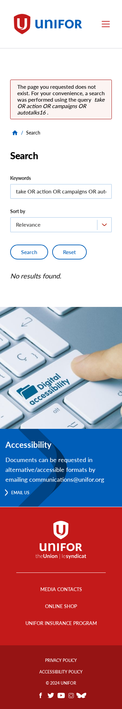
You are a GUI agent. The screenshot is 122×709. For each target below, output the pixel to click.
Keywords (20, 178)
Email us (20, 492)
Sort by (17, 211)
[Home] (50, 24)
